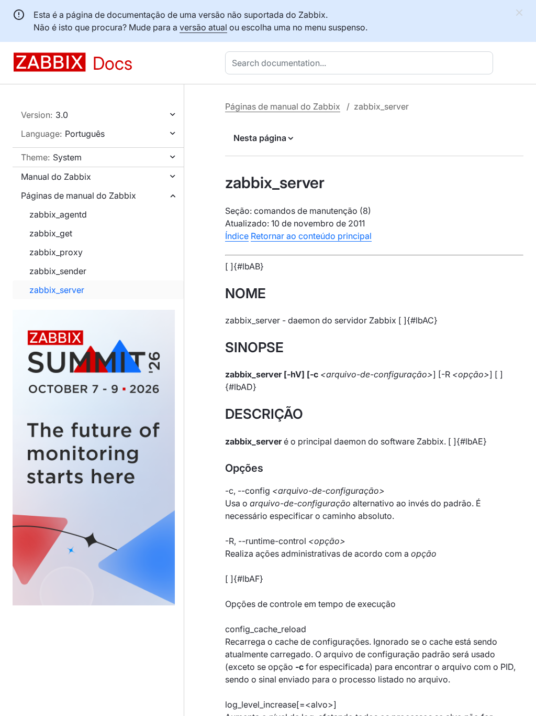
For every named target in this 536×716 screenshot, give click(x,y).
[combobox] (361, 63)
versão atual (203, 27)
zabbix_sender (57, 271)
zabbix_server (56, 290)
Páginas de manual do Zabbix (78, 195)
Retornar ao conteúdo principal (311, 236)
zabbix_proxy (56, 252)
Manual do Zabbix (56, 176)
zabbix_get (50, 233)
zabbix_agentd (58, 214)
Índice (237, 236)
